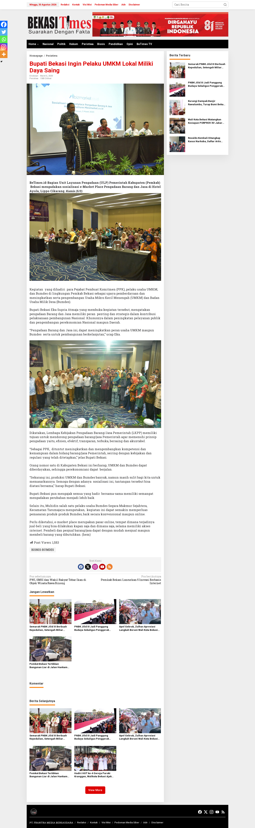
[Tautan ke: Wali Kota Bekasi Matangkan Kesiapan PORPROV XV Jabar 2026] (177, 125)
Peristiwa (33, 78)
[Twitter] (3, 32)
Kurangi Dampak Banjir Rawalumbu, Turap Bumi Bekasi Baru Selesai (207, 103)
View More (95, 790)
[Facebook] (3, 24)
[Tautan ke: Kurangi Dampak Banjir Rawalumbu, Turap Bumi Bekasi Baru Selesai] (177, 107)
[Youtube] (102, 567)
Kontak (94, 822)
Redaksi (81, 822)
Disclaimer (157, 822)
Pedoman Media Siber (126, 822)
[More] (3, 54)
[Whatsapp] (3, 39)
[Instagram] (3, 47)
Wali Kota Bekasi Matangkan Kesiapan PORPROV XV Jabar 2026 (205, 121)
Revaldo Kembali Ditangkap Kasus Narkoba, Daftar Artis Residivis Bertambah (204, 140)
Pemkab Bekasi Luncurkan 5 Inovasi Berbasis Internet (131, 580)
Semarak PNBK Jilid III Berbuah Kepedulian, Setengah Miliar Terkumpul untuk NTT (48, 628)
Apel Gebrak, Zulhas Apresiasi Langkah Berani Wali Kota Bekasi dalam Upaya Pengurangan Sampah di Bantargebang (138, 628)
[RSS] (110, 567)
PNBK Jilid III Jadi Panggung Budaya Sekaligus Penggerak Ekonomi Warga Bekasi (91, 628)
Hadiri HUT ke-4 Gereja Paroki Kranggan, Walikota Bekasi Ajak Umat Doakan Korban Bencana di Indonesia (93, 775)
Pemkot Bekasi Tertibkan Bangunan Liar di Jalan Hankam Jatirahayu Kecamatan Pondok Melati (48, 666)
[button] (225, 4)
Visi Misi (106, 822)
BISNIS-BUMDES (42, 550)
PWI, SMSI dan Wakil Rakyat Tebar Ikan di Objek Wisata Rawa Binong (57, 580)
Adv (145, 822)
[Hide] (1, 61)
